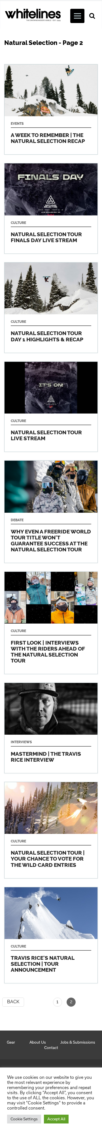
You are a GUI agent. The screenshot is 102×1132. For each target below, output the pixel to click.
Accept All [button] (56, 1119)
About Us (37, 1042)
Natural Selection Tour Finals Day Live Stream (51, 208)
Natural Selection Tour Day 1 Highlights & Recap (51, 308)
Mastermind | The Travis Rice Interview (51, 728)
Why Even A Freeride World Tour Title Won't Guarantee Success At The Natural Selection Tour (51, 512)
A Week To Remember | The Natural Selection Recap (51, 110)
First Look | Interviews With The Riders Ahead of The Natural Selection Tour (51, 623)
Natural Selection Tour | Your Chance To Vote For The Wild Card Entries (51, 830)
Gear (11, 1042)
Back (13, 1001)
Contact (51, 1047)
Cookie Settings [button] (24, 1119)
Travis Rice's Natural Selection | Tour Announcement (51, 935)
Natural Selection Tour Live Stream (51, 407)
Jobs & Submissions (77, 1042)
